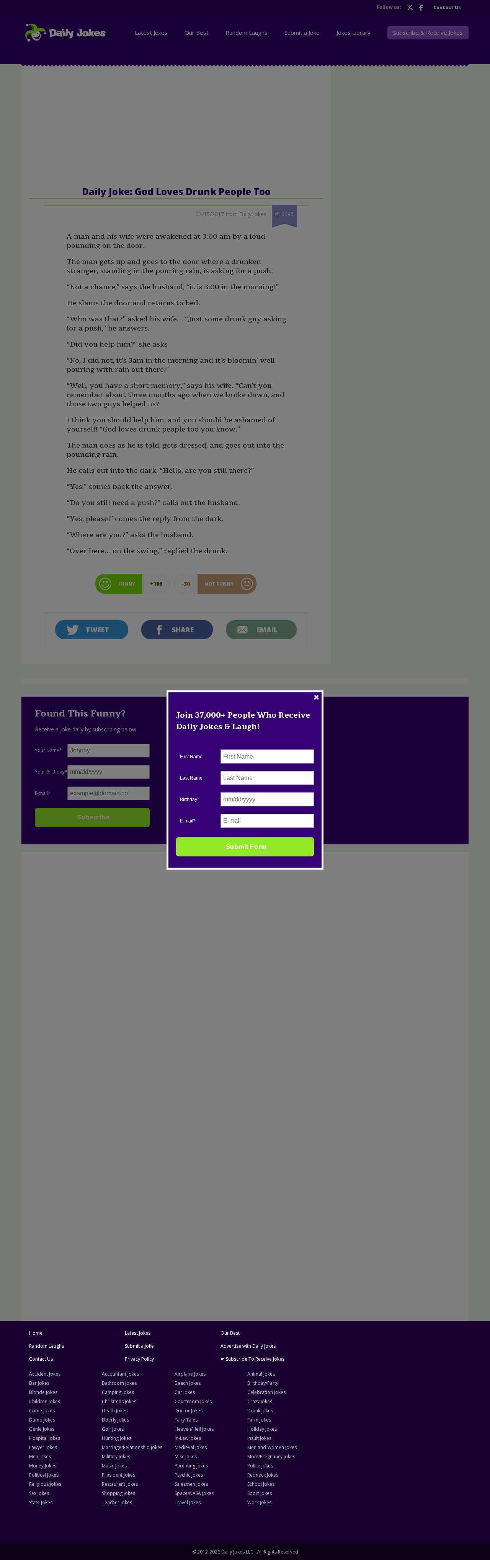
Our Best (230, 1333)
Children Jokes (44, 1401)
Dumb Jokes (42, 1420)
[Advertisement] (83, 971)
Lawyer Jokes (43, 1447)
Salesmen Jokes (191, 1484)
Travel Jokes (188, 1502)
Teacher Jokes (117, 1502)
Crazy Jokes (259, 1401)
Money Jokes (42, 1465)
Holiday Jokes (262, 1429)
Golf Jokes (113, 1429)
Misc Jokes (186, 1456)
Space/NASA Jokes (194, 1493)
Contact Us (41, 1359)
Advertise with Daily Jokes (248, 1346)
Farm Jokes (259, 1420)
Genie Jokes (41, 1429)
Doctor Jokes (189, 1410)
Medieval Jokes (191, 1447)
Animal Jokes (261, 1374)
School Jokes (260, 1484)
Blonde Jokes (43, 1392)
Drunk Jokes (260, 1410)
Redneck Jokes (262, 1475)
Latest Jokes (137, 1333)
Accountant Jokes (120, 1374)
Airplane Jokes (190, 1374)
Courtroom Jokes (193, 1401)
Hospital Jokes (44, 1438)
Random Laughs (46, 1346)
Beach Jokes (188, 1383)
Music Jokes (114, 1465)
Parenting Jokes (191, 1465)
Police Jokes (260, 1465)
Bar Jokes (39, 1383)
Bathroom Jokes (119, 1383)
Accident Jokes (44, 1374)
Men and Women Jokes (272, 1447)
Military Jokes (116, 1456)
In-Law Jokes (188, 1438)
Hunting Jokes (116, 1438)
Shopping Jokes (118, 1493)
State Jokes (40, 1502)
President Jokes (118, 1475)
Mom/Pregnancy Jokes (271, 1456)
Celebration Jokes (266, 1392)
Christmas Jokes (119, 1401)
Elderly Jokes (115, 1420)
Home (35, 1333)
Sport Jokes (259, 1493)
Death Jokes (114, 1410)
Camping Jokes (118, 1392)
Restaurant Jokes (120, 1484)
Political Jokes (44, 1475)
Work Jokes (259, 1502)
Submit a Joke (139, 1346)
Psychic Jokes (189, 1475)
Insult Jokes (259, 1438)
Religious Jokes (45, 1484)
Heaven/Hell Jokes (194, 1429)
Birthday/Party (262, 1383)
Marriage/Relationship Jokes (132, 1447)
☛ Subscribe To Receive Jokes (252, 1359)
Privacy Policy (139, 1359)
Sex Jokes (39, 1493)
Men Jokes (40, 1456)
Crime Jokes (42, 1410)
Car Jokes (185, 1392)
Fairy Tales (186, 1420)
